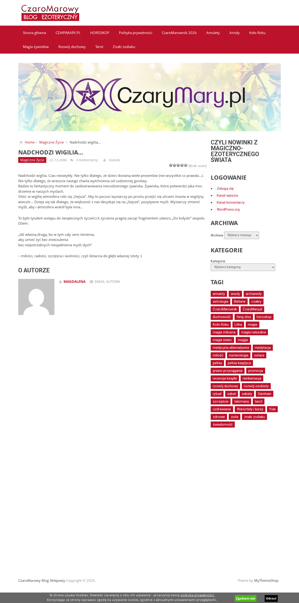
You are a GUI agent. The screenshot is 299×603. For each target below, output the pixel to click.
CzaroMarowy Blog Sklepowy (41, 580)
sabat (231, 394)
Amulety (213, 32)
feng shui (244, 317)
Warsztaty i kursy (250, 409)
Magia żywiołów (36, 46)
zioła (234, 417)
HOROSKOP (99, 32)
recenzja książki (225, 378)
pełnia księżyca (239, 363)
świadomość (223, 424)
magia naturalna (253, 332)
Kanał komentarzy (231, 202)
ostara (259, 355)
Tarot (99, 46)
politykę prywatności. (198, 595)
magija (243, 340)
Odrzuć (271, 598)
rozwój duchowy (225, 386)
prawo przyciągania (227, 371)
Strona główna (34, 32)
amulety (219, 294)
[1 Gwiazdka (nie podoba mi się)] (171, 165)
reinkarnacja (252, 378)
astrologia (220, 301)
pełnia (217, 363)
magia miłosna (224, 332)
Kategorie (218, 261)
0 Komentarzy (87, 160)
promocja (255, 371)
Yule (272, 409)
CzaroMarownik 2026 (179, 32)
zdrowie (219, 417)
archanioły (254, 294)
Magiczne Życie (51, 142)
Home (30, 142)
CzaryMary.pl (252, 309)
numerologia (238, 355)
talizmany (241, 401)
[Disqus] (112, 385)
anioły (235, 294)
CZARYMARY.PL (68, 32)
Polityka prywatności (135, 32)
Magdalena (74, 281)
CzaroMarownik (225, 309)
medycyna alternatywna (231, 348)
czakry (256, 301)
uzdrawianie (222, 409)
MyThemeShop (266, 580)
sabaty (247, 394)
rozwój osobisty (256, 386)
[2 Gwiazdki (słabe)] (174, 165)
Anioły (234, 32)
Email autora (107, 281)
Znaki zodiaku (124, 46)
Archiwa (217, 235)
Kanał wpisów (227, 195)
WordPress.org (228, 209)
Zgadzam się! (245, 598)
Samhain (264, 394)
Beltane (240, 301)
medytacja (263, 348)
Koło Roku (257, 32)
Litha (238, 324)
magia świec (222, 340)
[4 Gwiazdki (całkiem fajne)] (182, 165)
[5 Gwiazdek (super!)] (186, 165)
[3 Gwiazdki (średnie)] (178, 165)
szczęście (220, 401)
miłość (218, 355)
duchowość (222, 317)
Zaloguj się (225, 188)
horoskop (264, 317)
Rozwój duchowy (72, 46)
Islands (114, 160)
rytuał (217, 394)
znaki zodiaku (254, 417)
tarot (258, 401)
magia (252, 324)
